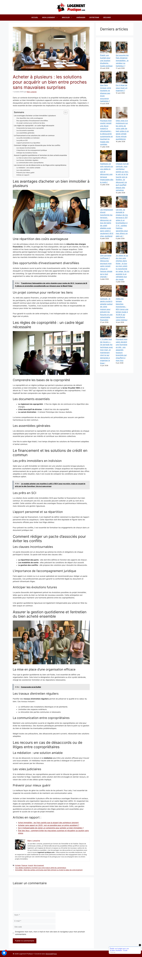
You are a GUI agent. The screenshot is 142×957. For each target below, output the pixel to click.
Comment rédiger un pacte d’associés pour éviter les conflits (37, 145)
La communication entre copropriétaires (29, 162)
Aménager (80, 17)
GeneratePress (51, 954)
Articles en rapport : (23, 175)
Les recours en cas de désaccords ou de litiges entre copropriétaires (40, 165)
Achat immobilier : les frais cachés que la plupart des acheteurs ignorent (48, 823)
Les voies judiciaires (23, 170)
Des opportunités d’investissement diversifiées (32, 120)
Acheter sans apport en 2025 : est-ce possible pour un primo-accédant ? (48, 825)
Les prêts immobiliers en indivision (28, 138)
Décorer (107, 17)
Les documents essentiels (25, 130)
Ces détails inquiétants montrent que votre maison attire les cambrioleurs (40, 868)
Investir (30, 865)
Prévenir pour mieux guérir (25, 172)
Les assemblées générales (25, 133)
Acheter (18, 865)
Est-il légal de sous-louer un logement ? (121, 88)
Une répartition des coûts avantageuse (29, 118)
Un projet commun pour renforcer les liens (30, 123)
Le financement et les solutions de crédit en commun (34, 135)
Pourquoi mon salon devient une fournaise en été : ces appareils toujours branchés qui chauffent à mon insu (121, 349)
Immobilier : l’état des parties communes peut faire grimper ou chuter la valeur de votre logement (49, 870)
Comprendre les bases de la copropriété (30, 128)
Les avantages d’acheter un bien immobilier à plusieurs (35, 116)
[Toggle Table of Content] (64, 112)
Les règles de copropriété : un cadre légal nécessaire (34, 126)
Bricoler (66, 17)
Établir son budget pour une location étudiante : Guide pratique (106, 60)
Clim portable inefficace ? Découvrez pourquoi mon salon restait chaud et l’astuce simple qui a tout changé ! (106, 266)
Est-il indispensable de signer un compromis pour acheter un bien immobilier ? (51, 828)
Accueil (34, 17)
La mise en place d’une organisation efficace (31, 158)
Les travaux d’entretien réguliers (27, 160)
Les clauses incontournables (26, 148)
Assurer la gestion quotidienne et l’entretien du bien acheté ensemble (40, 155)
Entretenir (94, 17)
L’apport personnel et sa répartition (28, 143)
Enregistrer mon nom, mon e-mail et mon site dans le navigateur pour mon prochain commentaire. (50, 933)
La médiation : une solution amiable (28, 168)
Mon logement (48, 17)
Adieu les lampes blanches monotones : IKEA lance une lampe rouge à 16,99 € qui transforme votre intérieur (122, 309)
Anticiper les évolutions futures (26, 153)
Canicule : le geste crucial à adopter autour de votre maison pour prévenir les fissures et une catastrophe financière (106, 309)
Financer (24, 865)
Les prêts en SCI (22, 140)
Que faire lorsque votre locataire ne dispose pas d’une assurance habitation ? (105, 93)
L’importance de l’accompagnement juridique (31, 150)
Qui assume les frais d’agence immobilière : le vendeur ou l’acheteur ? (122, 60)
